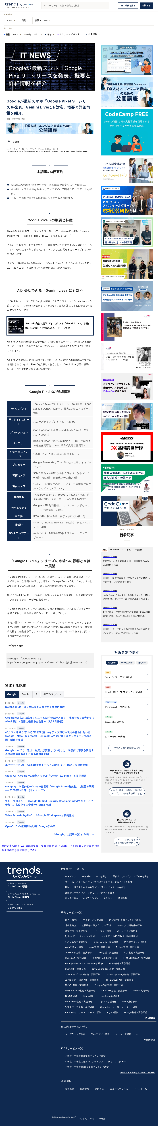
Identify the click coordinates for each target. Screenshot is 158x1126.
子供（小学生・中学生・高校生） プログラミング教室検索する (126, 792)
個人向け (142, 663)
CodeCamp (149, 1040)
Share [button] (16, 141)
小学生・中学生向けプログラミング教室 (137, 1072)
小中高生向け (127, 663)
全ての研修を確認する (125, 748)
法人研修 (112, 663)
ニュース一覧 (19, 149)
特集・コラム (34, 34)
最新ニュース (13, 34)
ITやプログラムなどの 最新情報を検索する (126, 841)
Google (11, 694)
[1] (71, 235)
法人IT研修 (150, 1018)
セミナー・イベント (71, 34)
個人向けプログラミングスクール (20, 906)
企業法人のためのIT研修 (18, 885)
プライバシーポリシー (87, 1119)
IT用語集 (94, 34)
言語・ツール (42, 20)
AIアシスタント (52, 694)
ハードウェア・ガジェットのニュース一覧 (42, 149)
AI (36, 694)
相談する (146, 5)
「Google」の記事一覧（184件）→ (73, 834)
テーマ (10, 20)
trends (9, 149)
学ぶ (50, 34)
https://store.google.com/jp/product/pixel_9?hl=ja (36, 662)
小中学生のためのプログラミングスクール (24, 896)
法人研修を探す (128, 5)
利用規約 (102, 1119)
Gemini (26, 694)
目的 (25, 20)
